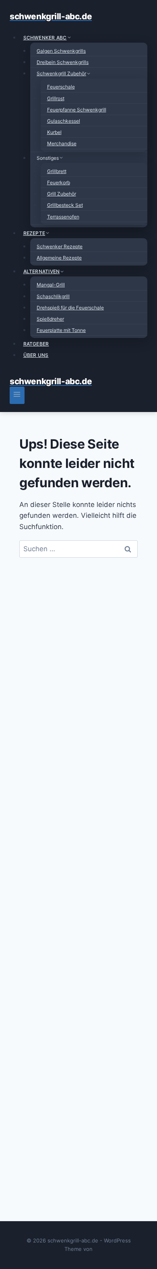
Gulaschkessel (63, 121)
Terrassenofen (63, 217)
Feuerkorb (58, 182)
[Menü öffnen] (17, 395)
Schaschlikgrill (53, 296)
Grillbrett (56, 171)
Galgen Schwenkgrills (61, 51)
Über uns (36, 355)
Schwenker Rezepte (60, 246)
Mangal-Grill (51, 285)
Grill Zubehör (61, 194)
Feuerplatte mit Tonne (61, 330)
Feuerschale (61, 87)
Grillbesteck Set (65, 205)
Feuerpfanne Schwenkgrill (76, 110)
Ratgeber (36, 344)
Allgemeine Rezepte (59, 258)
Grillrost (55, 98)
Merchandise (61, 143)
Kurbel (54, 132)
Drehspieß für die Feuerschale (70, 308)
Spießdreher (50, 319)
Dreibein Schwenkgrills (63, 62)
